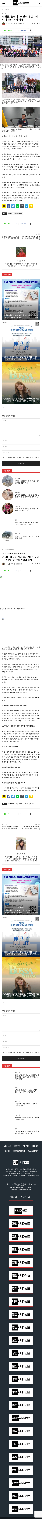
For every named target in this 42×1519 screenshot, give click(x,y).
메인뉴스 (7, 9)
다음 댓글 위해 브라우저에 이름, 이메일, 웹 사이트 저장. (22, 457)
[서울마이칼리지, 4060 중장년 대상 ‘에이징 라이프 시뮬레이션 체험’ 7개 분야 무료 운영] (21, 299)
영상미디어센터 (18, 213)
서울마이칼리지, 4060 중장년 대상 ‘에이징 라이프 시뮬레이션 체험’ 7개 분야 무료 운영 (21, 316)
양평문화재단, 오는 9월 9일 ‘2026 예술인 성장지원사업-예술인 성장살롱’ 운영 (21, 358)
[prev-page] (3, 407)
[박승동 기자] (4, 23)
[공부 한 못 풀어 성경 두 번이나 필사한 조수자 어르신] (7, 508)
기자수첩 (17, 478)
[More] (30, 30)
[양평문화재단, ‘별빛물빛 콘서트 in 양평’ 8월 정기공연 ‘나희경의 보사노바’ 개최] (21, 383)
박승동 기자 (11, 23)
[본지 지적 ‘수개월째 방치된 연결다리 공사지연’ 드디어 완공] (7, 522)
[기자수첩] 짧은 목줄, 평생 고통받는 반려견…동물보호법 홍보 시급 (27, 496)
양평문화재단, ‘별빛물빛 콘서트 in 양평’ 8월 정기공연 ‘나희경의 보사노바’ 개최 (21, 400)
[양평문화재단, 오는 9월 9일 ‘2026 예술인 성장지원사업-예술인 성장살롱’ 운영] (21, 341)
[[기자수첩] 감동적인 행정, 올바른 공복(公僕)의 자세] (7, 481)
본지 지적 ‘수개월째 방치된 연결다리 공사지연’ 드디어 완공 (27, 523)
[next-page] (7, 407)
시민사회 (17, 506)
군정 (20, 354)
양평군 (10, 213)
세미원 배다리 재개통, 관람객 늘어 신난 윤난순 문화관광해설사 (31, 237)
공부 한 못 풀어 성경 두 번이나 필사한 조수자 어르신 (26, 510)
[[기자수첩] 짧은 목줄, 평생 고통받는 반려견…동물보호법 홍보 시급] (7, 494)
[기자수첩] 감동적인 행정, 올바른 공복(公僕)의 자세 (27, 482)
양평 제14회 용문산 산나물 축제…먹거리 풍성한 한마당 (10, 237)
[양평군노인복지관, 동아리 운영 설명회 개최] (7, 536)
